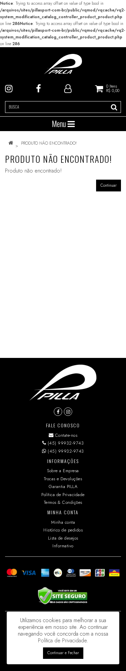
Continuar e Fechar (63, 653)
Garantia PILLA (63, 486)
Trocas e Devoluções (63, 479)
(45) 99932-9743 (65, 443)
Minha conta (63, 522)
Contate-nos (65, 435)
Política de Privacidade (63, 494)
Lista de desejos (63, 538)
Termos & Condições (63, 502)
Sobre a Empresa (63, 470)
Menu (60, 123)
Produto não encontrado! (49, 143)
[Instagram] (8, 88)
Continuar (108, 185)
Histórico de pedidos (63, 530)
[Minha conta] (68, 88)
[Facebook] (38, 88)
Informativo (63, 546)
